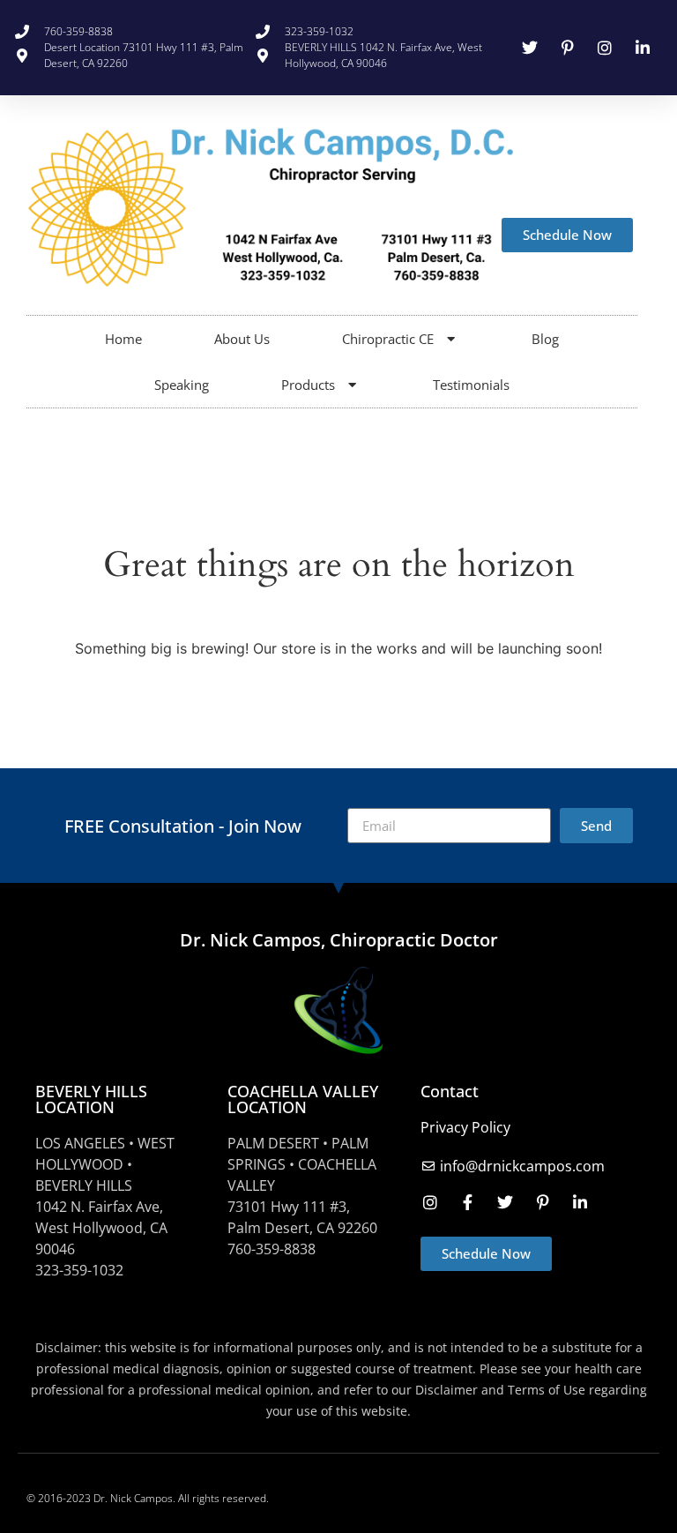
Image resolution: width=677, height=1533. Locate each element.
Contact (449, 1091)
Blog (545, 339)
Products (308, 384)
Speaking (181, 384)
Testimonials (471, 384)
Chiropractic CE (388, 339)
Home (123, 339)
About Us (242, 339)
